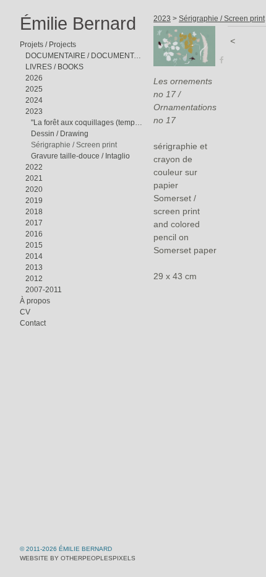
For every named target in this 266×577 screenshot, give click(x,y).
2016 (34, 234)
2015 (34, 245)
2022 (34, 167)
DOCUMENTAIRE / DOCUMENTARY (84, 55)
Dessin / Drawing (59, 133)
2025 (34, 89)
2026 (34, 78)
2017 (34, 223)
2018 (34, 211)
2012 (34, 278)
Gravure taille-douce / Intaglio (81, 156)
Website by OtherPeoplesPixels (77, 558)
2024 (34, 100)
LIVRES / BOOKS (55, 67)
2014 (34, 256)
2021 (34, 178)
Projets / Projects (48, 44)
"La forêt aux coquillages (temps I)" (87, 122)
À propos (34, 301)
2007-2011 (43, 289)
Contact (33, 323)
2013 (34, 267)
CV (25, 312)
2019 (34, 200)
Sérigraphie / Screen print (73, 145)
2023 (34, 111)
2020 (34, 189)
